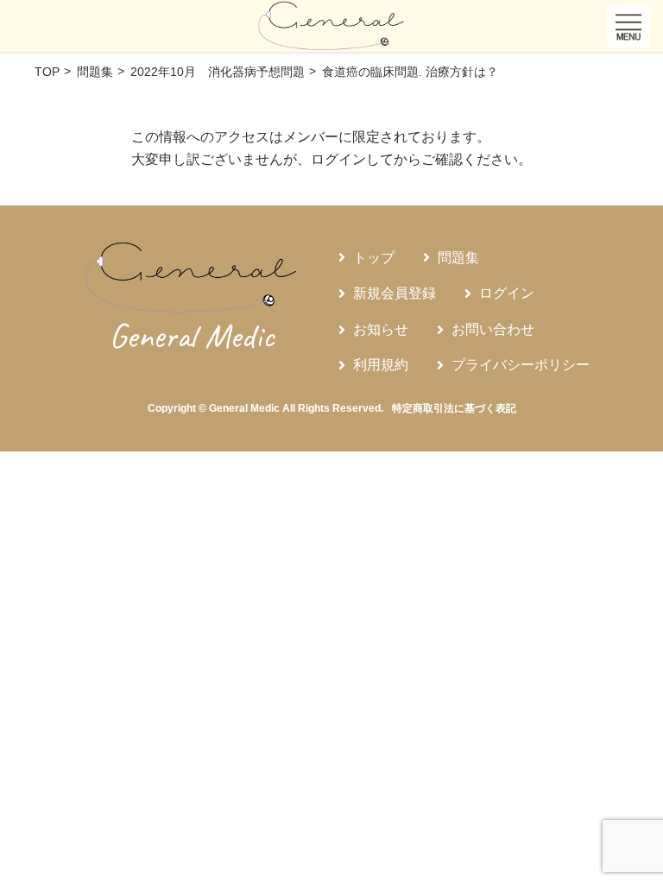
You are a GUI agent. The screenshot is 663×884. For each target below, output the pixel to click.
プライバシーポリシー (520, 364)
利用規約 (380, 364)
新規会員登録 (394, 293)
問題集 (458, 257)
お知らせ (380, 329)
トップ (374, 257)
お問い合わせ (492, 329)
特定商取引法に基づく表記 (454, 408)
